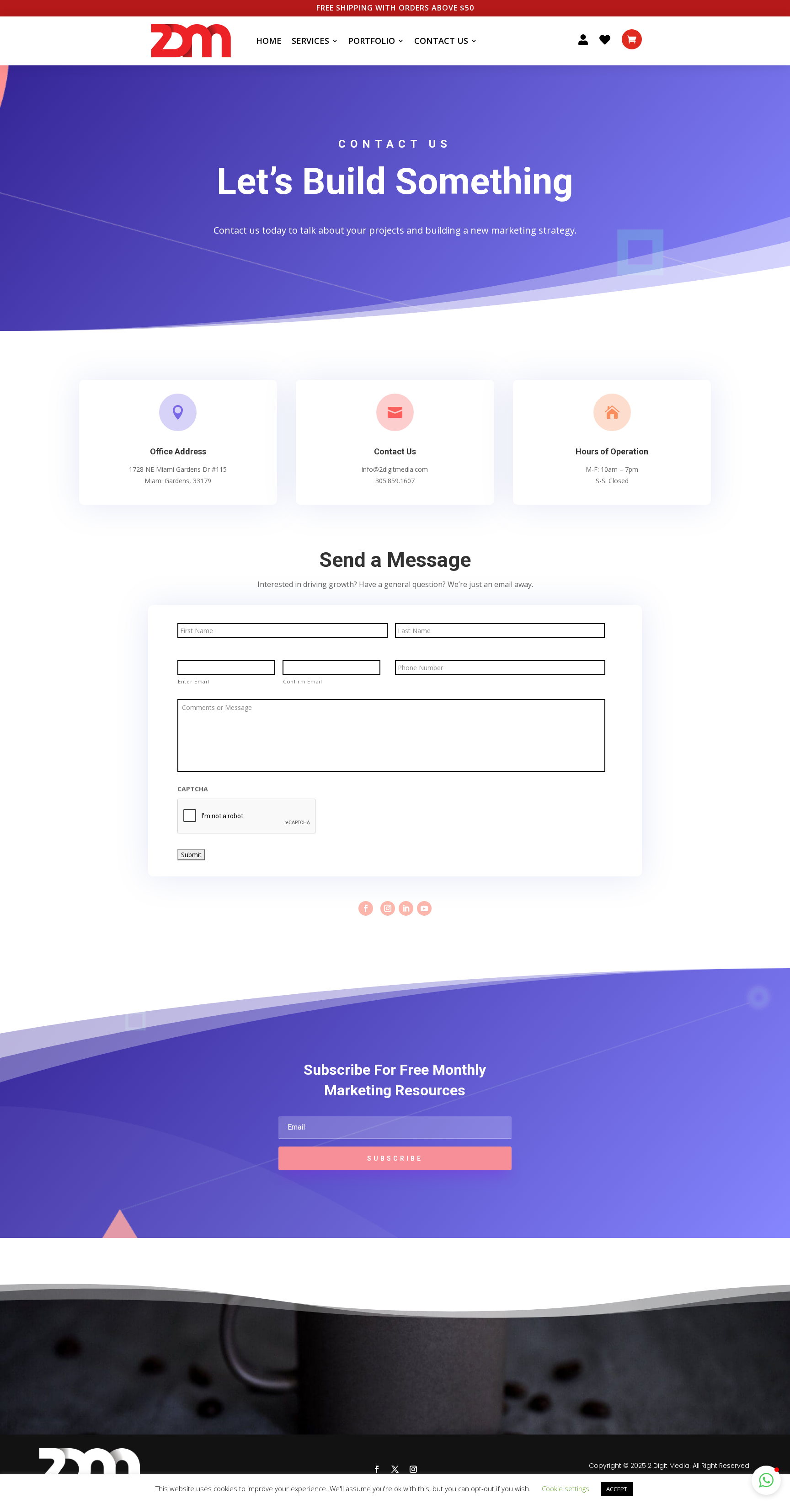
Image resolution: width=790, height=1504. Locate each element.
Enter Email (193, 681)
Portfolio (371, 40)
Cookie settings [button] (565, 1488)
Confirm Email (302, 681)
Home (269, 40)
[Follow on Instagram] (387, 908)
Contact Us (441, 40)
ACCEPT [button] (616, 1489)
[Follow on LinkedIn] (406, 908)
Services (310, 40)
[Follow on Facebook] (365, 908)
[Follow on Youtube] (424, 908)
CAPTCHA (192, 789)
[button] (766, 1480)
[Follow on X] (395, 1469)
